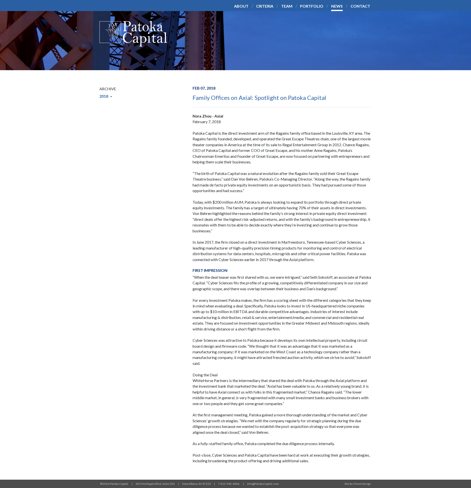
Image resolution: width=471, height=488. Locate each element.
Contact (360, 6)
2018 (104, 96)
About (241, 6)
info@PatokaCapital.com (263, 484)
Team (286, 6)
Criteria (264, 6)
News (337, 6)
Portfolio (311, 6)
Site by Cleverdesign (357, 484)
